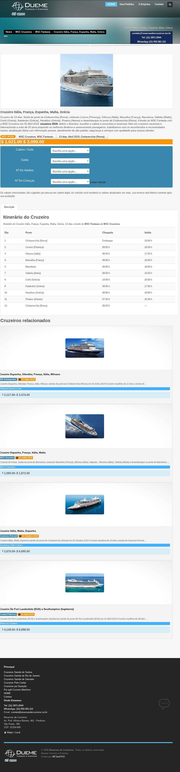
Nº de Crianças (24, 180)
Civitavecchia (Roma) (93, 136)
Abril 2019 (73, 136)
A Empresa (144, 4)
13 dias (63, 136)
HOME (111, 4)
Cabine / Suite (25, 149)
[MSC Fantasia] (86, 80)
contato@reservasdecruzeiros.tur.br (29, 712)
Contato (159, 4)
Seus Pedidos (127, 4)
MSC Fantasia (42, 32)
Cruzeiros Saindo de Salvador (19, 679)
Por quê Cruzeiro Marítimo (17, 689)
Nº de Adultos (25, 170)
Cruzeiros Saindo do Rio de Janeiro (22, 675)
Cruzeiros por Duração (15, 686)
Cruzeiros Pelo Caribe (15, 682)
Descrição (9, 207)
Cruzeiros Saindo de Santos (18, 672)
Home (9, 32)
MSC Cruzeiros (23, 32)
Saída (24, 159)
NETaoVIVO (58, 756)
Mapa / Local (13, 732)
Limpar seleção (98, 182)
